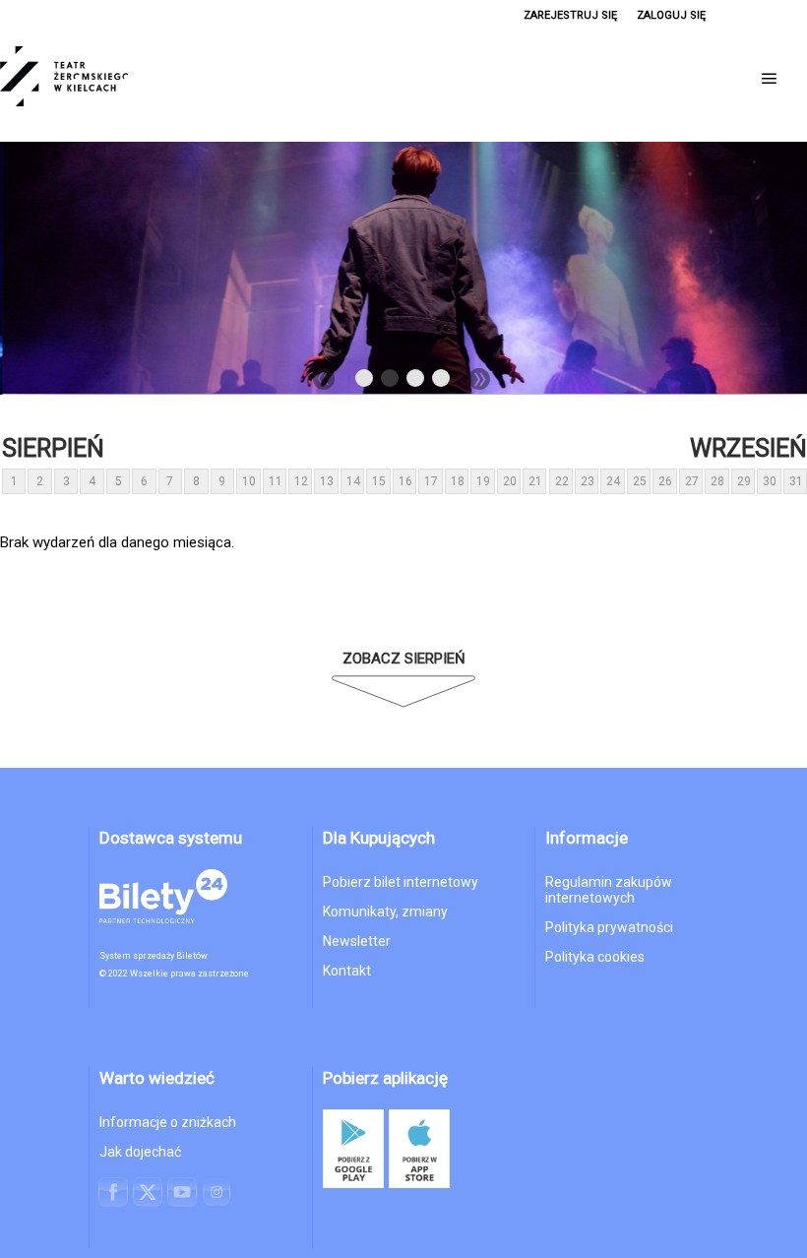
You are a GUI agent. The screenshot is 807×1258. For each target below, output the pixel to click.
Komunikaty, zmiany (385, 911)
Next (479, 379)
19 (483, 481)
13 (327, 481)
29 (744, 481)
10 (249, 481)
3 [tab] (416, 382)
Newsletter (357, 941)
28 (717, 481)
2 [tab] (391, 382)
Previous (324, 379)
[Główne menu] (769, 79)
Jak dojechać (140, 1152)
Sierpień (53, 448)
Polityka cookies (595, 957)
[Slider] (403, 268)
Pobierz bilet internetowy (400, 882)
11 (275, 481)
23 (587, 481)
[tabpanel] (403, 268)
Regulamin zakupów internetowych (608, 890)
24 (613, 481)
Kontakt (347, 970)
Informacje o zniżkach (167, 1122)
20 (510, 481)
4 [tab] (442, 382)
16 (405, 481)
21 (535, 481)
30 (769, 481)
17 (431, 481)
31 (796, 481)
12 (301, 481)
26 (665, 481)
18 (458, 481)
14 (353, 481)
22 (562, 481)
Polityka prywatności (609, 927)
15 (379, 481)
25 (640, 481)
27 (692, 481)
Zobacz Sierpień (404, 658)
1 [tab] (365, 382)
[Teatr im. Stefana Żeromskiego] (98, 78)
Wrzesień (748, 448)
